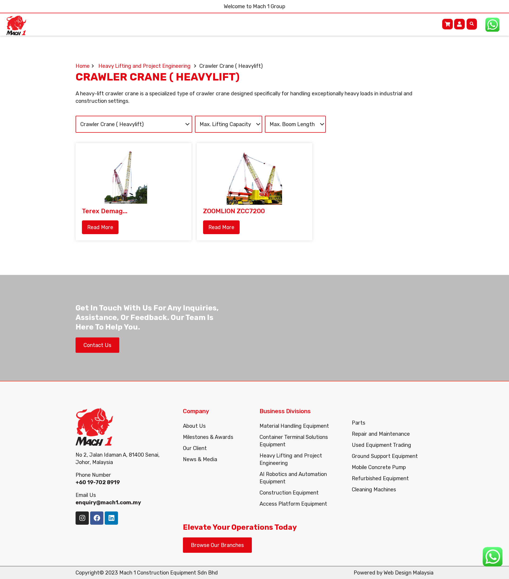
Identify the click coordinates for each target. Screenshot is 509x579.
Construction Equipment (289, 492)
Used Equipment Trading (381, 445)
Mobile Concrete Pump (379, 467)
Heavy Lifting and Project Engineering (291, 459)
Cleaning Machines (374, 489)
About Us (194, 426)
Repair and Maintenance (381, 434)
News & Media (200, 459)
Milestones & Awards (208, 437)
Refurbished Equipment (380, 478)
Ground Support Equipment (385, 456)
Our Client (195, 448)
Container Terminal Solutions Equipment (294, 441)
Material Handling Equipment (294, 426)
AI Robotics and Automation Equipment (293, 478)
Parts (358, 423)
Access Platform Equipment (293, 504)
